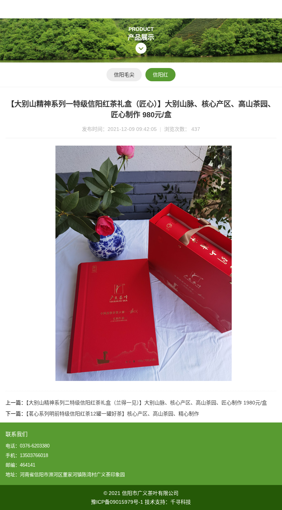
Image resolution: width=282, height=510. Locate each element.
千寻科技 (180, 502)
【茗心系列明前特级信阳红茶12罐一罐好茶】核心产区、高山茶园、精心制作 (112, 414)
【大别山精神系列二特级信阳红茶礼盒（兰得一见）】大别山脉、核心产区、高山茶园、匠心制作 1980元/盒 (146, 403)
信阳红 (160, 75)
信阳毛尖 (124, 75)
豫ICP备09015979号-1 (117, 502)
